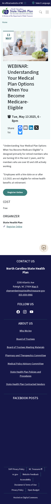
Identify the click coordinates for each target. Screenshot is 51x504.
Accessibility (25, 479)
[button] (38, 12)
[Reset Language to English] (33, 3)
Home (4, 22)
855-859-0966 (26, 295)
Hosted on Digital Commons (25, 497)
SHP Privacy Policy (16, 469)
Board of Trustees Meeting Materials (25, 347)
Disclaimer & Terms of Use (25, 484)
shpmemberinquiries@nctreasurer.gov (25, 290)
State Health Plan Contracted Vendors (25, 384)
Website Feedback (30, 474)
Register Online (15, 192)
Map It (35, 286)
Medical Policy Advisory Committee (26, 363)
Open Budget (33, 490)
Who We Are (26, 331)
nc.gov (15, 474)
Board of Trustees (25, 339)
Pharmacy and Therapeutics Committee (25, 355)
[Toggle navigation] (47, 12)
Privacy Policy (17, 490)
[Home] (17, 9)
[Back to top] (43, 248)
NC (34, 469)
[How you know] (25, 3)
